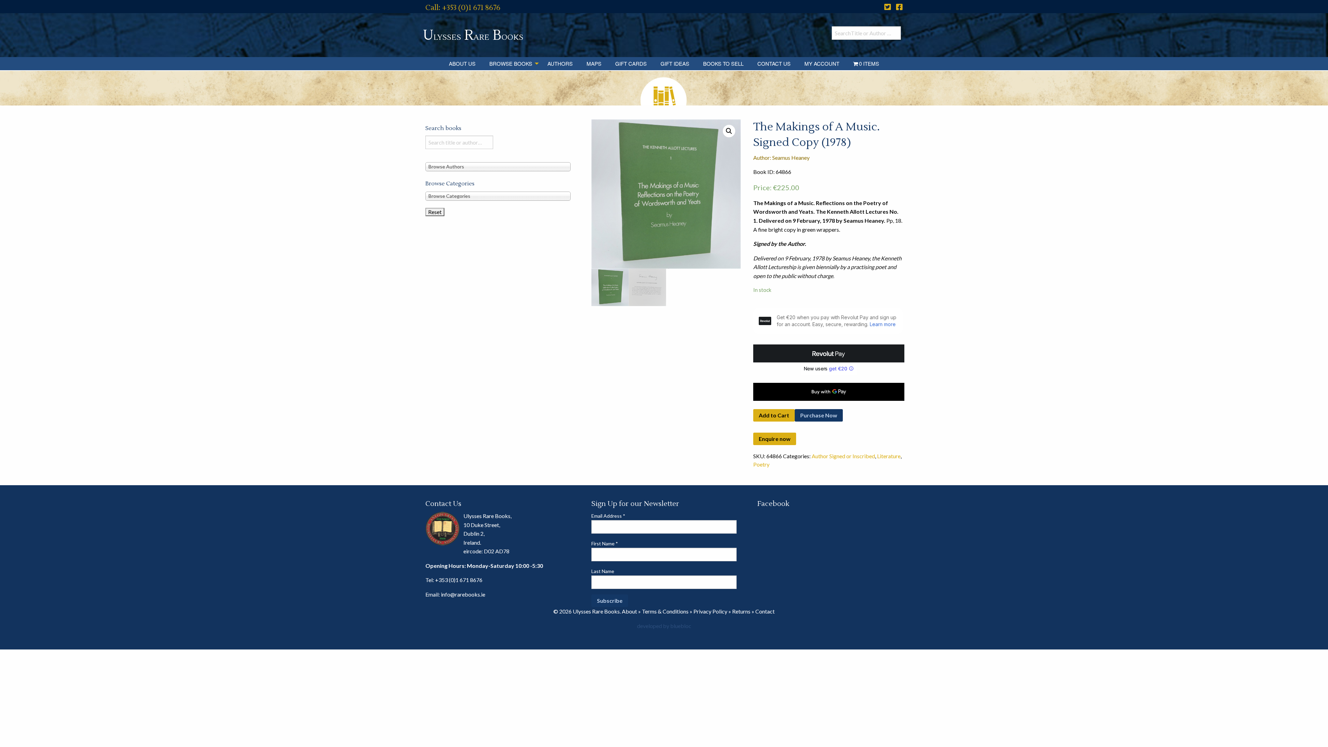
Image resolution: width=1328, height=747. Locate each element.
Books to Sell (723, 63)
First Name (604, 543)
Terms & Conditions (665, 611)
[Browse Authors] (498, 166)
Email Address (608, 516)
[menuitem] (462, 63)
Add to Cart (774, 415)
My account (821, 63)
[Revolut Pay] (828, 353)
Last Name (602, 571)
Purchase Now (818, 415)
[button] (729, 131)
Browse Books (510, 63)
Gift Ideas (675, 63)
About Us (462, 63)
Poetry (761, 464)
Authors (560, 63)
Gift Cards (631, 63)
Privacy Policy (710, 611)
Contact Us (774, 63)
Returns (741, 611)
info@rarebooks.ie (463, 594)
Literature (889, 456)
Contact (765, 611)
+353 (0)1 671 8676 (458, 580)
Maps (594, 63)
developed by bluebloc (664, 625)
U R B (473, 35)
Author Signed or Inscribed (843, 456)
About (629, 611)
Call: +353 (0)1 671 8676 (462, 7)
